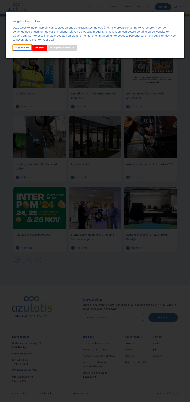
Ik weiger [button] (39, 47)
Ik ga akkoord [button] (22, 47)
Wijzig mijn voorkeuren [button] (62, 47)
